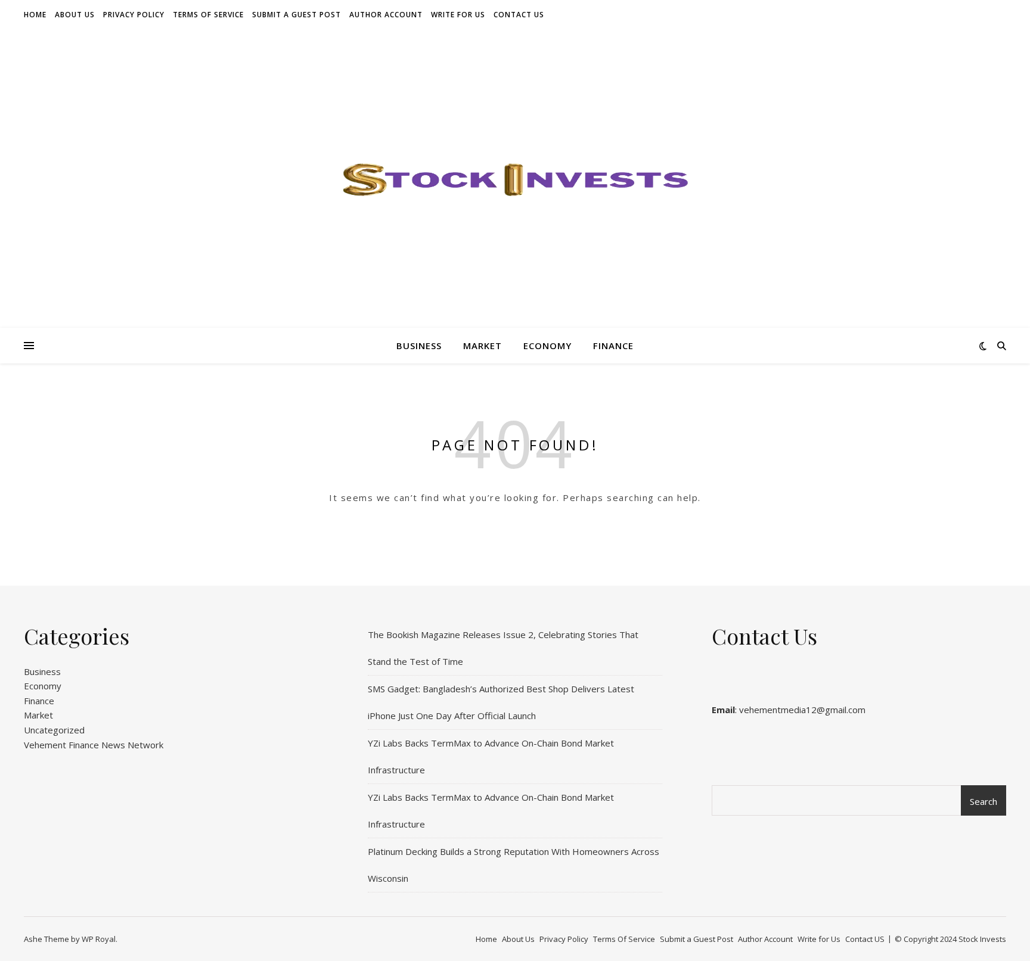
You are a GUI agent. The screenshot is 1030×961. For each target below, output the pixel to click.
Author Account (386, 15)
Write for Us (458, 15)
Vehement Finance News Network (93, 745)
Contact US (519, 15)
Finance (613, 346)
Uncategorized (54, 730)
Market (482, 346)
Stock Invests (982, 939)
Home (35, 15)
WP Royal (99, 939)
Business (419, 346)
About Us (75, 15)
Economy (547, 346)
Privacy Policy (134, 15)
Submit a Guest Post (296, 15)
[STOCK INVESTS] (515, 179)
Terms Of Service (208, 15)
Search (983, 801)
